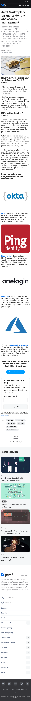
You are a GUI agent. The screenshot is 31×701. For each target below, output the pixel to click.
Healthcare (5, 618)
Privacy (12, 689)
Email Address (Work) (11, 396)
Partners (4, 657)
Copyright (5, 689)
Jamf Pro (10, 420)
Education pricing (7, 633)
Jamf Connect (20, 420)
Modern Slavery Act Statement (16, 692)
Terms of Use (19, 689)
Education (4, 613)
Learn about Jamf (15, 591)
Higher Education (12, 430)
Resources (4, 652)
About (3, 672)
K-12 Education (11, 426)
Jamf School (11, 423)
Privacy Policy (4, 415)
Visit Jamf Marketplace (15, 372)
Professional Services (8, 642)
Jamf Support (5, 638)
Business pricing (6, 628)
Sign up (15, 406)
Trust (25, 689)
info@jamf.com (9, 602)
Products (4, 662)
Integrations (5, 667)
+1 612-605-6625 (9, 597)
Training (4, 647)
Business (4, 608)
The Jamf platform (7, 623)
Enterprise (21, 423)
